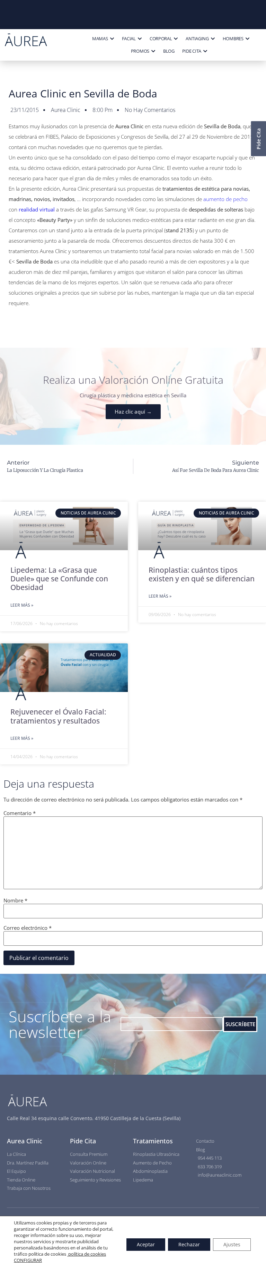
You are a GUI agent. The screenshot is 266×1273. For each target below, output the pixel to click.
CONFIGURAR (28, 1260)
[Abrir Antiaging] (213, 38)
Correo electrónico (27, 927)
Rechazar (189, 1244)
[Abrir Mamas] (112, 38)
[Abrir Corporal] (176, 38)
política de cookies (86, 1254)
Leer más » (21, 605)
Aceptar (146, 1244)
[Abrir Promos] (153, 51)
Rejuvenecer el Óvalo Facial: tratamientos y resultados (58, 716)
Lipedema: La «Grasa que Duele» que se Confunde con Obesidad (59, 578)
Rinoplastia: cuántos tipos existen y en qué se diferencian (202, 574)
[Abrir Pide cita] (205, 51)
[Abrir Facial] (140, 38)
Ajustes (231, 1244)
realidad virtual (37, 209)
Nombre (15, 900)
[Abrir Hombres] (247, 38)
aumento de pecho (225, 199)
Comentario (19, 813)
